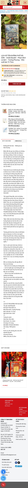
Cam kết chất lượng (7, 467)
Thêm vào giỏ (17, 84)
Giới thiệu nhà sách (6, 462)
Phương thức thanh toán (20, 427)
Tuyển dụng (4, 475)
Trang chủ (2, 10)
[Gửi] (23, 7)
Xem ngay (17, 68)
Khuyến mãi (5, 470)
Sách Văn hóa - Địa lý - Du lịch (15, 10)
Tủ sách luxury (5, 464)
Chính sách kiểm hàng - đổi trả (20, 436)
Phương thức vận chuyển (20, 431)
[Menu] (2, 2)
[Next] (6, 50)
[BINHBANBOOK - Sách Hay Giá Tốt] (14, 2)
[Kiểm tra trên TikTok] (19, 462)
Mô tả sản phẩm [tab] (6, 140)
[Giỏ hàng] (25, 2)
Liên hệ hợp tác (5, 472)
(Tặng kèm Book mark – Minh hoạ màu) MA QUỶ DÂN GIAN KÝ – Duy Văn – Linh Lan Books (13, 381)
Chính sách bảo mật (21, 439)
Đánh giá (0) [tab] (18, 140)
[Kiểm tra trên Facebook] (16, 462)
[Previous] (2, 50)
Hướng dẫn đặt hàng (21, 424)
